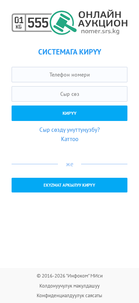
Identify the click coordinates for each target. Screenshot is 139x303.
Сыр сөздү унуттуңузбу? (69, 129)
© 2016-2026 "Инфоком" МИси (70, 275)
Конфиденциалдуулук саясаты (69, 295)
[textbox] (69, 74)
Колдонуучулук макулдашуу (69, 286)
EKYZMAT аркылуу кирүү (69, 185)
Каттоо (69, 139)
